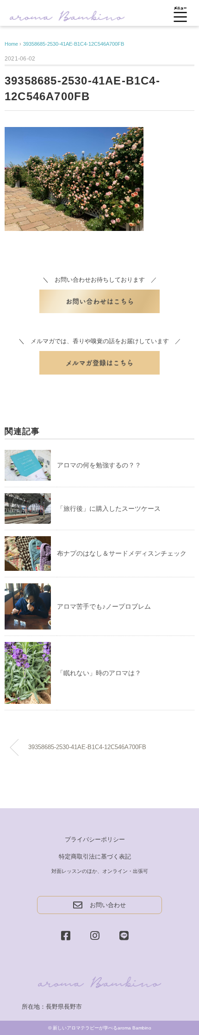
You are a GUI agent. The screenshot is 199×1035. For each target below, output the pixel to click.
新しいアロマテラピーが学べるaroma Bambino (102, 1027)
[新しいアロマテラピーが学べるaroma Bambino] (67, 15)
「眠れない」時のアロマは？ (99, 673)
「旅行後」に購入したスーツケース (109, 508)
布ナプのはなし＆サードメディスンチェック (122, 553)
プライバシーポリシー (95, 839)
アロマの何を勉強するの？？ (99, 465)
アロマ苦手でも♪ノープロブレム (104, 606)
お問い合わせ (108, 905)
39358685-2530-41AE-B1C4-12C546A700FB (73, 44)
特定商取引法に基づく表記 (95, 856)
